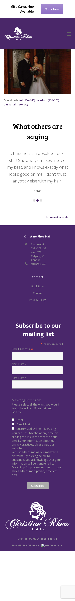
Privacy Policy (37, 300)
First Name (19, 364)
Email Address (22, 349)
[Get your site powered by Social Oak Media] (52, 545)
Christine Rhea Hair (47, 538)
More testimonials (57, 217)
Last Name (19, 378)
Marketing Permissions (26, 400)
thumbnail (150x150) (16, 104)
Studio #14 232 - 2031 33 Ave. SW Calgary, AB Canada (38, 252)
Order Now (52, 9)
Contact (37, 293)
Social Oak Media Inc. (32, 545)
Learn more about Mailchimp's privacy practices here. (36, 471)
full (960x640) (27, 100)
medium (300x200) (48, 100)
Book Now (37, 286)
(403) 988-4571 (39, 264)
